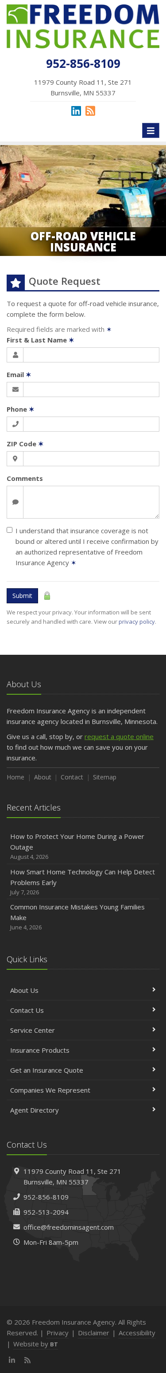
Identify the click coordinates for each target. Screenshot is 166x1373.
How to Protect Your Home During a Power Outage (77, 846)
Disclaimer (93, 1332)
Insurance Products (39, 1050)
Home (15, 777)
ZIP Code (25, 443)
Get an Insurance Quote (46, 1070)
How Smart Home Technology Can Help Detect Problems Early (82, 881)
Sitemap (104, 777)
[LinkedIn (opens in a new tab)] (76, 110)
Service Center (32, 1030)
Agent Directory (34, 1109)
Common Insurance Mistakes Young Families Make (77, 916)
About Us (24, 990)
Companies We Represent (50, 1090)
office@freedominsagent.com (68, 1227)
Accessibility (137, 1332)
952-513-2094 (46, 1212)
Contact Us (27, 1010)
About (42, 777)
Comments (25, 478)
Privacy (57, 1332)
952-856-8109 (46, 1196)
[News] (90, 110)
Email (19, 374)
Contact (72, 777)
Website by (35, 1343)
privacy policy (137, 622)
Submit (22, 595)
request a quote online (119, 736)
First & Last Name (40, 339)
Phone (21, 409)
